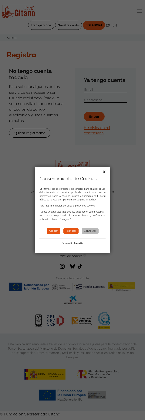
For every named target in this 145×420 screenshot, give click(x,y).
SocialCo (78, 243)
